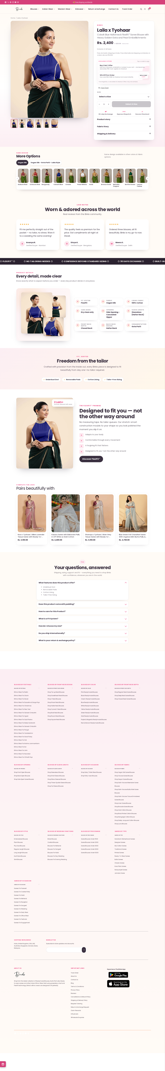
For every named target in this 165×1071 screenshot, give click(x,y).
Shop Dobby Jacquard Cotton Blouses (127, 820)
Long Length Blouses (21, 853)
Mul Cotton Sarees (120, 846)
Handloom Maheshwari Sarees (125, 839)
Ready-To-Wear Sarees (122, 856)
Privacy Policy (75, 990)
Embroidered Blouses (21, 839)
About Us (74, 976)
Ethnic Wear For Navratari (22, 754)
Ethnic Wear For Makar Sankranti (24, 723)
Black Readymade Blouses (90, 695)
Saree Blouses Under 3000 (89, 849)
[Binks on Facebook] (5, 2)
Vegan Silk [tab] (22, 162)
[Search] (141, 9)
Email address (54, 947)
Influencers (74, 1014)
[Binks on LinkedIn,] (18, 2)
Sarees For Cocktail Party (22, 892)
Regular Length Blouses (21, 849)
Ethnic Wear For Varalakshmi (23, 733)
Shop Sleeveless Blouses (56, 772)
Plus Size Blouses (19, 846)
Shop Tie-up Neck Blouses (56, 692)
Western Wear (64, 9)
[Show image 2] (22, 123)
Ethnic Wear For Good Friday (23, 737)
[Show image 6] (54, 123)
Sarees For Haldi (19, 895)
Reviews (73, 993)
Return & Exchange (96, 9)
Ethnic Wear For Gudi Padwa (23, 719)
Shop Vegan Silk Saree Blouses (125, 772)
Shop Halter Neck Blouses (56, 706)
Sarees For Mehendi (20, 898)
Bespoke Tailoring (76, 1004)
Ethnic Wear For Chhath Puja (23, 757)
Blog (72, 983)
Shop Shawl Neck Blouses (56, 702)
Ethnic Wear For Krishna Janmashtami (26, 743)
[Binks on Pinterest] (10, 2)
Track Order (127, 9)
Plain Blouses (18, 842)
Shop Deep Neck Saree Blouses (124, 695)
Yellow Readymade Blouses (90, 709)
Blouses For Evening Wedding (57, 859)
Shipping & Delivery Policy (79, 1000)
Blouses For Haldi (53, 853)
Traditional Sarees (120, 849)
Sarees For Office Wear (21, 916)
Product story (103, 119)
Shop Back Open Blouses (22, 776)
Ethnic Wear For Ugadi (21, 716)
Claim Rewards (76, 1010)
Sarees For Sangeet (20, 905)
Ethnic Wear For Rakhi (21, 692)
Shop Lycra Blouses (121, 824)
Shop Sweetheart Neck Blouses (58, 695)
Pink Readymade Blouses (89, 692)
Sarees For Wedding (20, 909)
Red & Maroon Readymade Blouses (92, 723)
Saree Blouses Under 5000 (89, 853)
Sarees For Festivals (20, 919)
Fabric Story (103, 126)
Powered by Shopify (45, 1040)
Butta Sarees (119, 859)
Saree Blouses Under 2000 (89, 842)
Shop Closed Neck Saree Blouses (125, 699)
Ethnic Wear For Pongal (21, 730)
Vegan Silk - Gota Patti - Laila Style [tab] (45, 162)
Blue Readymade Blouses (89, 702)
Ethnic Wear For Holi (20, 740)
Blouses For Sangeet (54, 849)
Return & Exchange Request (80, 1007)
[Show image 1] (14, 123)
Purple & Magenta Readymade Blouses (94, 719)
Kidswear (79, 9)
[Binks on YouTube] (15, 2)
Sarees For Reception (21, 902)
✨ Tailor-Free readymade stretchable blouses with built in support (82, 2)
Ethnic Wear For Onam (21, 695)
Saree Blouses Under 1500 (89, 839)
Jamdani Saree (120, 873)
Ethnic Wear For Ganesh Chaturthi (25, 713)
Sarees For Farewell (20, 888)
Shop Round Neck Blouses (56, 716)
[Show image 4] (38, 123)
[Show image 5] (46, 123)
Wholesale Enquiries (77, 1017)
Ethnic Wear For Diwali (21, 699)
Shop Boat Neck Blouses (55, 713)
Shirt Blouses (18, 859)
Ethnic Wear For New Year (22, 709)
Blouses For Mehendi (54, 846)
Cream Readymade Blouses (90, 699)
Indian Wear (47, 9)
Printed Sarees (119, 853)
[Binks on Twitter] (8, 2)
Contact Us (113, 9)
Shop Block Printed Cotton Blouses (126, 813)
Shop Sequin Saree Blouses (123, 779)
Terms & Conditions (77, 986)
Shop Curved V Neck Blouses (57, 709)
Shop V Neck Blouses (54, 699)
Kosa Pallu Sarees (120, 866)
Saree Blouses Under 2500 (89, 846)
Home (13, 18)
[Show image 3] (30, 123)
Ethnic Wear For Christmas (22, 706)
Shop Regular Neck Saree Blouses (125, 692)
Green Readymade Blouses (90, 713)
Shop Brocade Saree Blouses (124, 807)
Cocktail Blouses (53, 842)
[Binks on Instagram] (13, 2)
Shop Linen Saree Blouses (123, 803)
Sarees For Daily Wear (21, 912)
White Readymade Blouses (90, 706)
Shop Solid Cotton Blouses (123, 810)
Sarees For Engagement (22, 923)
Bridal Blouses (52, 839)
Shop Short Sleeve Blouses (56, 776)
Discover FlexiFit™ (91, 459)
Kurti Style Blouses (20, 856)
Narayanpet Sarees (121, 870)
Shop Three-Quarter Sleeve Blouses (59, 783)
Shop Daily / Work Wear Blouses (91, 772)
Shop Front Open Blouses (22, 772)
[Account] (145, 9)
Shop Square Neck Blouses (56, 719)
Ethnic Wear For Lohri (20, 750)
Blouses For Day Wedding (56, 856)
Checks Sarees (119, 863)
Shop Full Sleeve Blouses (56, 786)
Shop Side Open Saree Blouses (24, 779)
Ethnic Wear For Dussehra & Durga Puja (27, 702)
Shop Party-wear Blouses (89, 776)
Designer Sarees (120, 842)
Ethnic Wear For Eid (20, 747)
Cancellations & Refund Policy (80, 997)
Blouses (33, 9)
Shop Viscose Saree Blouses (124, 776)
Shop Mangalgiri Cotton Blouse (125, 817)
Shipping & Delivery (106, 133)
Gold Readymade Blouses (89, 716)
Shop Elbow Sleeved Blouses (57, 779)
